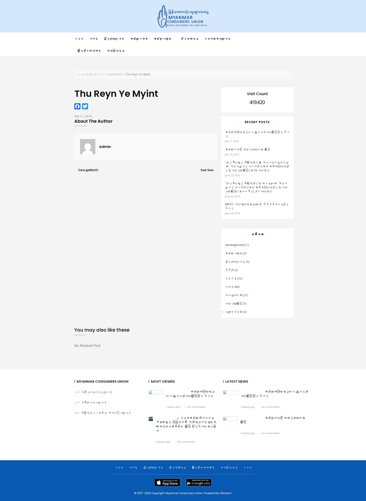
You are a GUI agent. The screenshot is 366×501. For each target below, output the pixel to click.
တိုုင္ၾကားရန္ (189, 38)
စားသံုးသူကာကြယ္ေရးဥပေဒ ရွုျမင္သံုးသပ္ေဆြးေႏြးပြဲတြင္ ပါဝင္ (257, 134)
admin (105, 146)
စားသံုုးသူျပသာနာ (139, 38)
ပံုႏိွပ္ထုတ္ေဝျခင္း (235, 261)
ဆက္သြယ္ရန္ (115, 50)
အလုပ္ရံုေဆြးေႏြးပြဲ (233, 303)
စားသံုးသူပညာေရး (233, 253)
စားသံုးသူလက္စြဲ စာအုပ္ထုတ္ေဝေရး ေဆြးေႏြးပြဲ (247, 149)
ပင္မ (78, 38)
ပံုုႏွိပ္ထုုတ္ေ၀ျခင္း (114, 38)
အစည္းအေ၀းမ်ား (233, 295)
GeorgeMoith (88, 170)
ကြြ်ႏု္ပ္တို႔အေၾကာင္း (89, 50)
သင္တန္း (230, 278)
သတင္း (93, 38)
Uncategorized (234, 245)
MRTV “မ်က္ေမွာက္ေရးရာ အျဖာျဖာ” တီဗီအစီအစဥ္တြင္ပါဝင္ (257, 206)
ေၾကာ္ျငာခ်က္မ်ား (233, 312)
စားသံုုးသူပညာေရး (162, 38)
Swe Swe (207, 170)
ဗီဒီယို (229, 270)
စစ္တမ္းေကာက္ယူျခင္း (217, 38)
